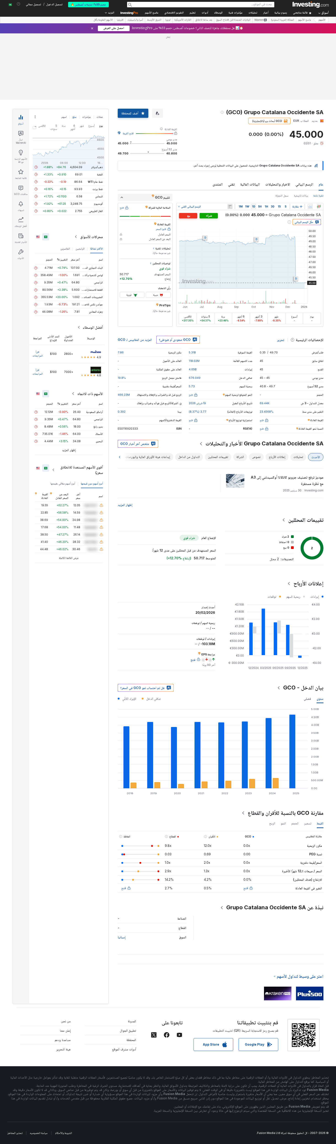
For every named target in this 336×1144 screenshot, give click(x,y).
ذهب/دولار (97, 167)
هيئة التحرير (63, 1049)
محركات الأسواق (91, 236)
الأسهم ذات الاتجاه (90, 393)
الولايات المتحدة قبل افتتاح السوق (233, 20)
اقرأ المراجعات (37, 353)
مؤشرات (86, 116)
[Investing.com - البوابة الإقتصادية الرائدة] (311, 4)
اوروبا (168, 20)
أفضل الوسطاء (93, 327)
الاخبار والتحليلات (277, 184)
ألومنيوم (98, 203)
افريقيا (120, 20)
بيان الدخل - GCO (303, 687)
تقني (231, 184)
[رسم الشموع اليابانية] (318, 206)
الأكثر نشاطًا (96, 248)
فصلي (307, 698)
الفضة (100, 174)
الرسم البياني (304, 184)
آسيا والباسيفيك (135, 20)
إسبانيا (121, 937)
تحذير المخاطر (15, 1133)
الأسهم (322, 20)
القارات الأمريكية (182, 20)
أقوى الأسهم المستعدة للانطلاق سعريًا (81, 470)
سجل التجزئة (281, 195)
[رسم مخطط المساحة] (310, 206)
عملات (99, 116)
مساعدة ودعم (63, 1040)
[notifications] (18, 4)
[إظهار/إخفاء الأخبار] (229, 206)
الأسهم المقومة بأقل (103, 20)
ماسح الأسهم (151, 13)
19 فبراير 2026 (197, 403)
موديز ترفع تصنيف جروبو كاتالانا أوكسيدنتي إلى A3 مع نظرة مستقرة (287, 480)
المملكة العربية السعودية (282, 20)
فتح (245, 888)
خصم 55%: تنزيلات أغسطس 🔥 (88, 4)
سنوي (320, 698)
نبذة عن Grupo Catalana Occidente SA (274, 907)
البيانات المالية (250, 184)
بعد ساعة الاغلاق (203, 20)
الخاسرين (65, 248)
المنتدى (218, 184)
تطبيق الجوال (128, 1030)
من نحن (66, 1021)
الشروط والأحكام (63, 1133)
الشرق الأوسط (154, 20)
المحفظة (131, 1040)
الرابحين (80, 248)
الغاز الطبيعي (96, 211)
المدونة (132, 1021)
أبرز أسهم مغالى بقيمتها (63, 483)
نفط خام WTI (95, 181)
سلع (74, 116)
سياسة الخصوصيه (39, 1133)
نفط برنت (98, 189)
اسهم (64, 116)
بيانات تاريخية (301, 195)
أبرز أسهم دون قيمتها (92, 483)
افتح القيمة (128, 133)
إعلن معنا (65, 1030)
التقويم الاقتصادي (174, 13)
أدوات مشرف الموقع (124, 1049)
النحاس (99, 196)
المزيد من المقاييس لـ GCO (135, 340)
